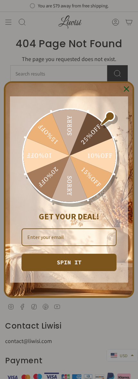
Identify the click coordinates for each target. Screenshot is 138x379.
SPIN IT (69, 262)
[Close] (126, 89)
